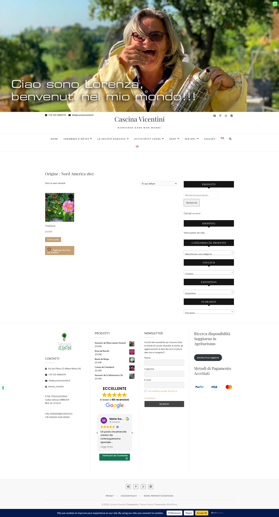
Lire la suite (53, 239)
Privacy (110, 496)
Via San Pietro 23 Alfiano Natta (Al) (64, 368)
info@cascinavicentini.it (82, 115)
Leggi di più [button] (107, 446)
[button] (131, 432)
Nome (147, 357)
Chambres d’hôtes (76, 139)
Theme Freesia (146, 504)
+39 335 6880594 (57, 115)
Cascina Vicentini (139, 119)
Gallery (210, 139)
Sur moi (190, 139)
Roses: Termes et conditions (158, 496)
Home (54, 139)
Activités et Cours (147, 139)
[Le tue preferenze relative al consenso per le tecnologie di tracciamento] (3, 388)
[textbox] (209, 254)
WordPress (172, 504)
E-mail (147, 379)
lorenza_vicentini (56, 386)
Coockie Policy (129, 496)
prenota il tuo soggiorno (208, 357)
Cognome (149, 368)
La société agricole (112, 139)
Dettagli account (192, 213)
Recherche (191, 202)
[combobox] (209, 253)
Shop (172, 139)
